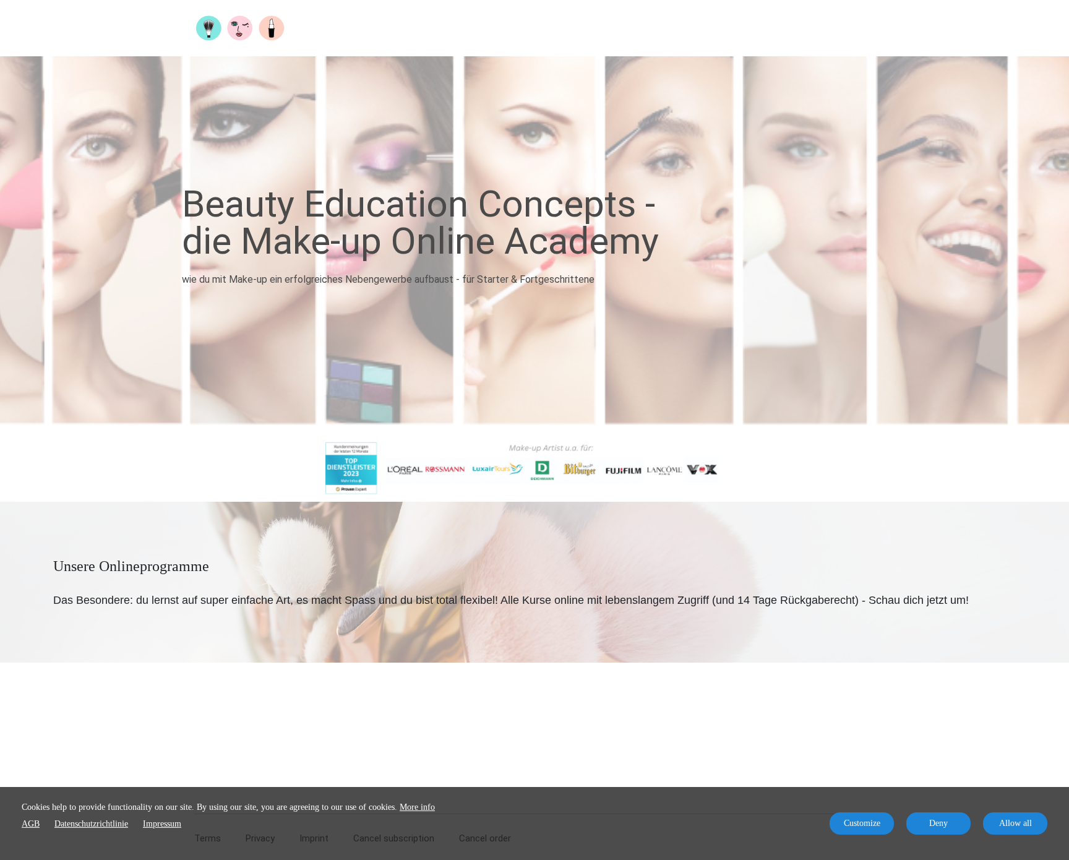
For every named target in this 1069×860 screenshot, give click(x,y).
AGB (31, 823)
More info (417, 807)
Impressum (162, 823)
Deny (938, 823)
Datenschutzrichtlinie (91, 823)
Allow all (1015, 823)
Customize (862, 823)
